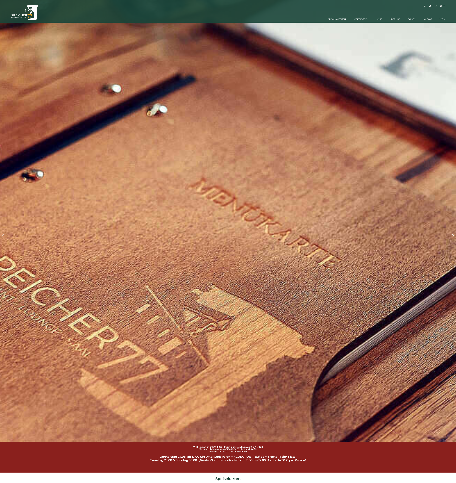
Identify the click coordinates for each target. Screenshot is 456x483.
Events (411, 19)
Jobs (442, 19)
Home (379, 19)
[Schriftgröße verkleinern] (425, 6)
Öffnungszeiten (337, 19)
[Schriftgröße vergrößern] (431, 6)
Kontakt (427, 19)
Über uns (395, 19)
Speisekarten (360, 19)
